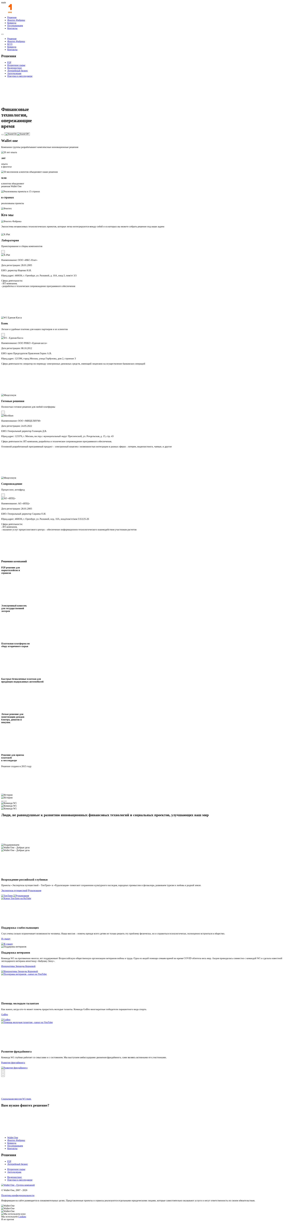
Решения (11, 17)
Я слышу (5, 938)
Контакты (12, 28)
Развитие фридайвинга (13, 1062)
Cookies (22, 1216)
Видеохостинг (14, 68)
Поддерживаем (15, 25)
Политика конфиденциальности (17, 1195)
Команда (11, 23)
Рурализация (34, 890)
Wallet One (12, 1137)
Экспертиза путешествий (14, 890)
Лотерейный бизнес (17, 70)
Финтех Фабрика (16, 20)
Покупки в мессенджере (19, 76)
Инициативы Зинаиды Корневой (18, 966)
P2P (9, 62)
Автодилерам (14, 73)
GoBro (4, 1014)
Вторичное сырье (16, 65)
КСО (9, 44)
